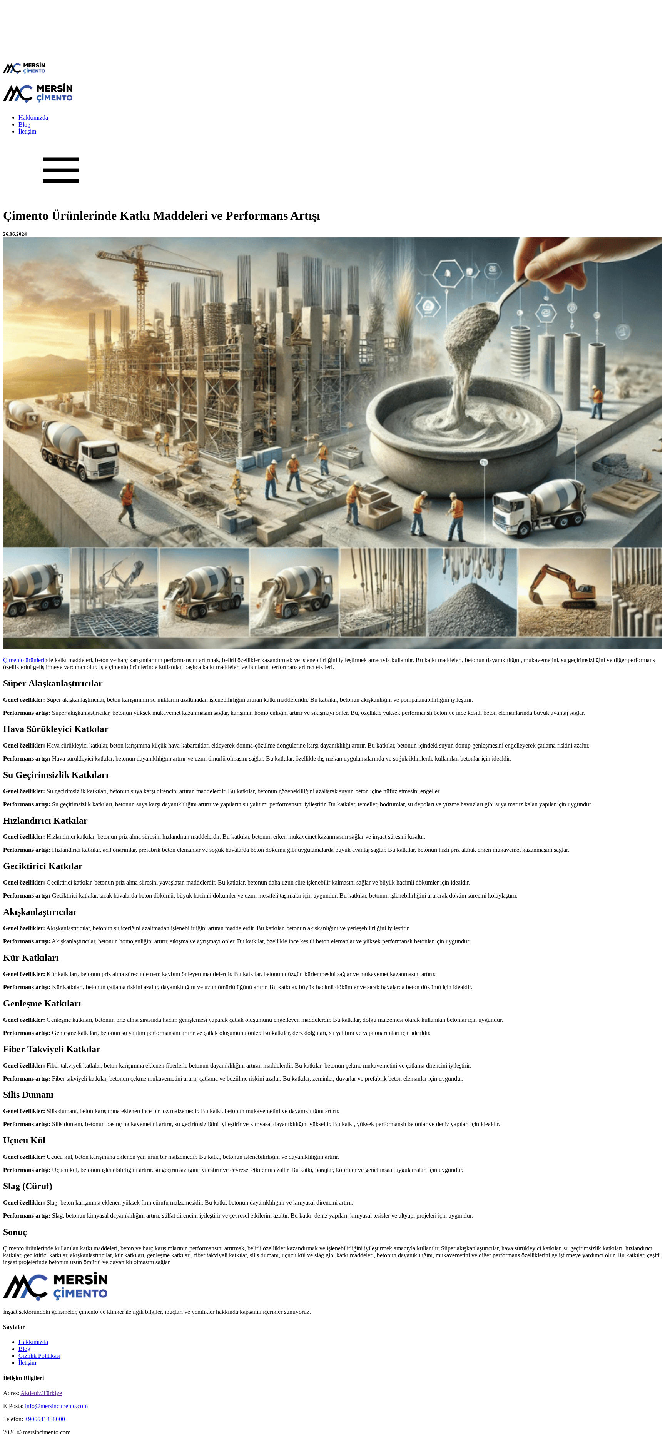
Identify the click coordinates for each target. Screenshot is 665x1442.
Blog (24, 124)
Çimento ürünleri (23, 660)
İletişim (27, 131)
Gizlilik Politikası (39, 1355)
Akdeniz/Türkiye (41, 1393)
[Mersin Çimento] (24, 71)
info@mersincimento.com (56, 1406)
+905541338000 (45, 1419)
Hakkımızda (33, 117)
